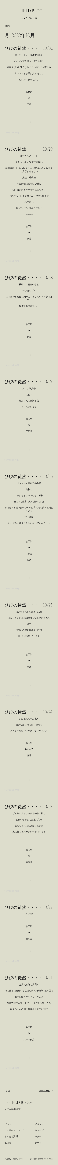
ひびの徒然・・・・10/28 (28, 277)
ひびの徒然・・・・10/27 (28, 381)
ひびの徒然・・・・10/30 (28, 48)
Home (7, 26)
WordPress (49, 1159)
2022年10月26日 (11, 695)
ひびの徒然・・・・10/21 (28, 977)
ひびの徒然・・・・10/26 (28, 476)
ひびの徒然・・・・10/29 (28, 148)
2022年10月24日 (11, 891)
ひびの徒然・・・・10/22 (28, 907)
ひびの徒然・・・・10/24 (28, 711)
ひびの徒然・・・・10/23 (28, 806)
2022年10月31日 (11, 132)
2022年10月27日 (11, 588)
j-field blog (28, 10)
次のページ (46, 1090)
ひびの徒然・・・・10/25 (28, 604)
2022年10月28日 (11, 460)
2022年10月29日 (11, 365)
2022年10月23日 (11, 961)
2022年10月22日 (11, 1068)
